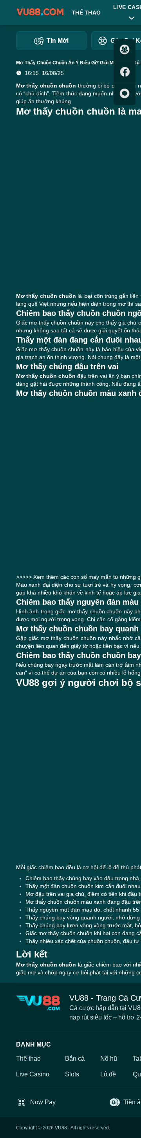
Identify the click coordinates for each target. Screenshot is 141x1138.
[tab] (51, 40)
